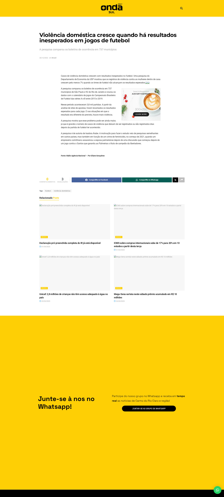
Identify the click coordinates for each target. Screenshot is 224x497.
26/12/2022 (43, 58)
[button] (181, 8)
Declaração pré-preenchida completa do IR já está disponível (70, 243)
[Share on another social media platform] (182, 179)
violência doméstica (62, 191)
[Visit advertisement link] (141, 104)
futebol (48, 191)
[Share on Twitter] (175, 179)
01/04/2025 (45, 247)
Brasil (54, 58)
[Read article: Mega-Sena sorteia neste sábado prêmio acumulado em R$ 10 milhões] (149, 273)
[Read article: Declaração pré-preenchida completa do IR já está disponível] (74, 221)
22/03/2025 (45, 301)
